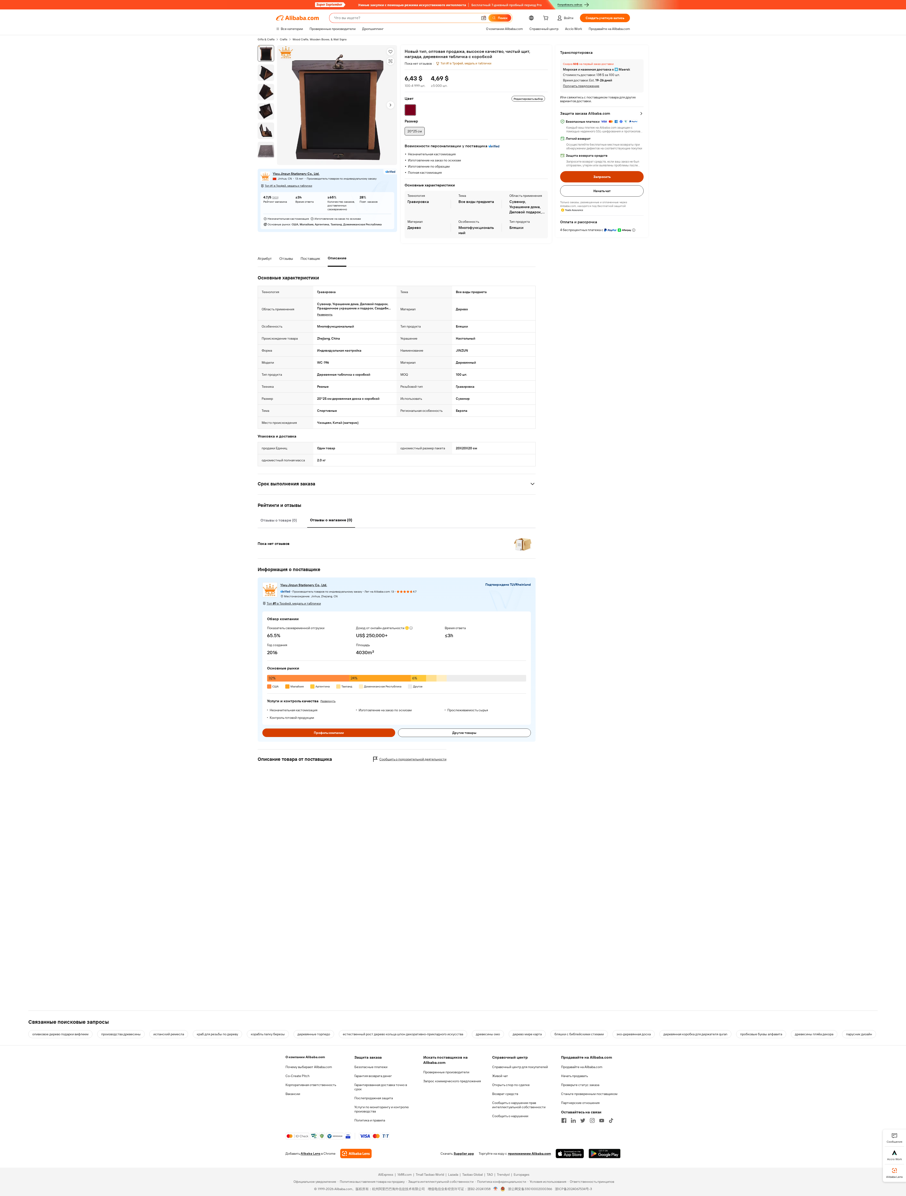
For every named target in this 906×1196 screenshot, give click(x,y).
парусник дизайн (859, 1034)
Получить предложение (581, 86)
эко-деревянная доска (634, 1034)
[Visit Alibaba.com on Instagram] (592, 1120)
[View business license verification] (495, 1189)
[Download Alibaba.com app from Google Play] (605, 1153)
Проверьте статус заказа (580, 1085)
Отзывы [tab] (286, 258)
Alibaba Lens (310, 1153)
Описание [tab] (337, 258)
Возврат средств (505, 1094)
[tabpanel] (397, 541)
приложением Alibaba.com (529, 1153)
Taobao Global (472, 1174)
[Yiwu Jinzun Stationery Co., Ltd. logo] (265, 176)
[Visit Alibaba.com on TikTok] (611, 1120)
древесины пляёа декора (814, 1034)
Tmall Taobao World (430, 1174)
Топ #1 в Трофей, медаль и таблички (288, 186)
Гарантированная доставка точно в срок (380, 1087)
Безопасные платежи (370, 1067)
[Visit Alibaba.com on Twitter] (583, 1120)
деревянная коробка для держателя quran (695, 1034)
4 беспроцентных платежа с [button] (582, 230)
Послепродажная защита (373, 1098)
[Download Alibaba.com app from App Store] (570, 1153)
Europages (521, 1174)
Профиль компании (329, 733)
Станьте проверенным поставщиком (589, 1094)
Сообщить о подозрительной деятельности (412, 759)
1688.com (404, 1174)
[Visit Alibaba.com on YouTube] (601, 1120)
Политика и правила (369, 1120)
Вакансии (292, 1094)
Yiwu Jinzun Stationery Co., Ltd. (296, 174)
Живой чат (500, 1076)
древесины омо (488, 1034)
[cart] (546, 19)
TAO (490, 1174)
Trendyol (503, 1174)
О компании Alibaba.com (305, 1057)
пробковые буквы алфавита (761, 1034)
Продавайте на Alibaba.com (581, 1067)
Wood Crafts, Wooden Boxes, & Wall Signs (320, 39)
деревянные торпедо (314, 1034)
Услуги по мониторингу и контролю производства (381, 1109)
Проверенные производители (446, 1072)
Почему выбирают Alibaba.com (308, 1067)
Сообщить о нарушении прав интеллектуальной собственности (518, 1105)
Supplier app (464, 1153)
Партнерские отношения (580, 1103)
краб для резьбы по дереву (217, 1034)
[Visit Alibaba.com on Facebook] (564, 1120)
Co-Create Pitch (297, 1076)
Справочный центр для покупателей (520, 1067)
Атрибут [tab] (265, 258)
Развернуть (328, 701)
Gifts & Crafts (266, 39)
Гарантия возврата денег (373, 1076)
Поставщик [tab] (310, 258)
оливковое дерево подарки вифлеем (60, 1034)
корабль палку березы (268, 1034)
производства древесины (121, 1034)
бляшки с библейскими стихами (579, 1034)
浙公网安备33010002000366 (530, 1189)
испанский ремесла (168, 1034)
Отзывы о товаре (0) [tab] (278, 520)
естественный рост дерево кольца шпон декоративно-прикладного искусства (403, 1034)
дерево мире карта (527, 1034)
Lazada (453, 1174)
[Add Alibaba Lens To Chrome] (356, 1153)
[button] (484, 18)
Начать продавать (574, 1076)
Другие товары (464, 733)
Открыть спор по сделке (511, 1085)
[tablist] (306, 259)
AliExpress (385, 1174)
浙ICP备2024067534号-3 (573, 1189)
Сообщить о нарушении (510, 1116)
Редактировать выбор (528, 99)
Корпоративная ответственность (310, 1085)
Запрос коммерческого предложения (452, 1081)
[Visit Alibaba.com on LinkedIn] (573, 1120)
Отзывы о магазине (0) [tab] (331, 520)
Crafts (283, 39)
